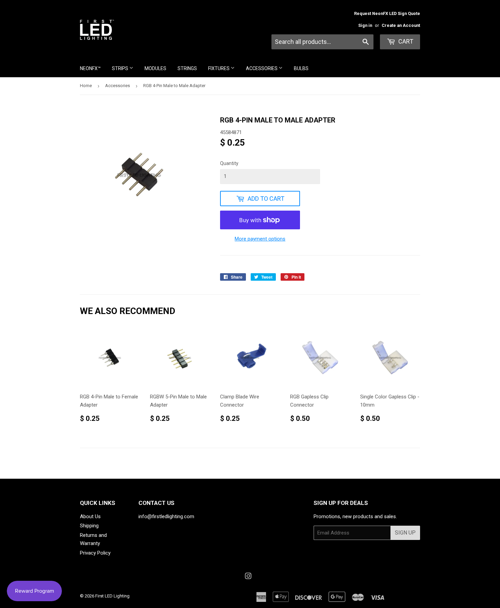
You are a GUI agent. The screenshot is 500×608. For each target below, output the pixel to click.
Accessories (262, 68)
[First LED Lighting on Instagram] (248, 577)
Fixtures (219, 68)
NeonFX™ (90, 68)
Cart (405, 41)
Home (86, 85)
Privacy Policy (95, 553)
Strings (187, 68)
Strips (120, 68)
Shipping (89, 526)
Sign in (365, 25)
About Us (90, 516)
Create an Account (401, 25)
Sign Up (405, 532)
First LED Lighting (112, 595)
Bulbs (301, 68)
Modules (155, 68)
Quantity (229, 163)
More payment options (260, 239)
